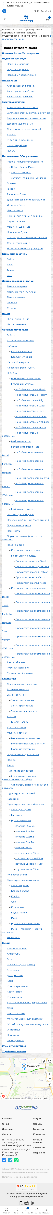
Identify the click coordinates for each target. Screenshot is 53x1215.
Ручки (14, 918)
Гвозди (11, 188)
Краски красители (17, 986)
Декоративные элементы (22, 684)
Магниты (16, 815)
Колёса (15, 896)
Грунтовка (13, 970)
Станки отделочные (18, 243)
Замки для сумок (21, 809)
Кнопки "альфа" (20, 722)
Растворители (15, 1040)
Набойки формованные (25, 446)
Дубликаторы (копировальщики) (26, 199)
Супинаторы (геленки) (20, 673)
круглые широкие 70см (29, 863)
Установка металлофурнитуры (25, 248)
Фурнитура (9, 678)
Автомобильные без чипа (22, 107)
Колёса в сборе (20, 891)
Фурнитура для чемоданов (23, 880)
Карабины (13, 799)
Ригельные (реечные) (20, 140)
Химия (6, 943)
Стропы (11, 308)
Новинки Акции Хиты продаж (20, 53)
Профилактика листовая (25, 550)
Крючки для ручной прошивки (25, 216)
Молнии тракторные (23, 749)
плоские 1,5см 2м (25, 826)
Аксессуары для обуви (20, 91)
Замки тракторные (22, 705)
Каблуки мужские (21, 356)
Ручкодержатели (17, 874)
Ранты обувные (16, 662)
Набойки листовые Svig (29, 400)
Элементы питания (14, 1046)
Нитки (6, 313)
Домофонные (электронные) (24, 129)
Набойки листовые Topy (29, 411)
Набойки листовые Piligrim (31, 394)
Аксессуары (9, 80)
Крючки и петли (16, 727)
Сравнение (39, 1147)
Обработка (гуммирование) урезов (28, 1024)
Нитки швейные (16, 324)
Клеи (10, 981)
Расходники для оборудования (25, 161)
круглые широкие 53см (29, 858)
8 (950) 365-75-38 (41, 11)
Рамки (10, 765)
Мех (9, 275)
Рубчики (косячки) (18, 667)
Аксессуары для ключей (21, 85)
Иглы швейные (16, 205)
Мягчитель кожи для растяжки (25, 1018)
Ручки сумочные (21, 820)
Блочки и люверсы (18, 689)
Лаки (10, 1008)
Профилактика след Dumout (32, 566)
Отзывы (38, 1124)
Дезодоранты (15, 975)
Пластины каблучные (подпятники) (28, 520)
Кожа (10, 264)
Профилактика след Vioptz (31, 577)
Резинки (12, 302)
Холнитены (13, 937)
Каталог (7, 1118)
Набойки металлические (26, 378)
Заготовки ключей (13, 102)
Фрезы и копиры (21, 172)
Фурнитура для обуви (20, 770)
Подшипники (19, 912)
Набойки (12, 373)
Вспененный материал (20, 340)
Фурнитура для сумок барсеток (25, 804)
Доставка (7, 1129)
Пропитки (13, 1035)
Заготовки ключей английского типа (28, 113)
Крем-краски (14, 997)
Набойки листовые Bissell (30, 389)
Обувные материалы (15, 329)
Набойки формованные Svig (32, 478)
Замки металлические (24, 711)
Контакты (39, 1134)
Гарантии (39, 1129)
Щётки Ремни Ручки (23, 167)
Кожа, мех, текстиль (14, 254)
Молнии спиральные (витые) (28, 743)
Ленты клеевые (16, 297)
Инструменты (15, 210)
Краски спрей (15, 991)
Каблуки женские (21, 351)
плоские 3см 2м (24, 842)
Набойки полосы (21, 441)
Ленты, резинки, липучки (17, 281)
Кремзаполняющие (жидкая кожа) (27, 1002)
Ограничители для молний (23, 754)
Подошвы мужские (18, 69)
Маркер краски (16, 221)
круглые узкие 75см (27, 869)
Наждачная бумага (18, 232)
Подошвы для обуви (14, 58)
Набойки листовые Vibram (30, 416)
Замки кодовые (20, 885)
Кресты (11, 134)
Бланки (11, 183)
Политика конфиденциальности (19, 1177)
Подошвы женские (18, 64)
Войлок (11, 335)
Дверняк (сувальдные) (20, 123)
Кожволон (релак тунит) (21, 367)
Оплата (6, 1134)
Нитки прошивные (18, 319)
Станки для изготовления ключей (27, 237)
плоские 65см (23, 847)
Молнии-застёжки (17, 732)
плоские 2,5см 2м (25, 836)
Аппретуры (13, 953)
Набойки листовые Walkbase (32, 422)
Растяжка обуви (16, 194)
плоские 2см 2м (24, 831)
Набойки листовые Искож (30, 427)
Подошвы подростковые (21, 75)
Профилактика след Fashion (31, 572)
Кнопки (11, 716)
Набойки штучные (22, 509)
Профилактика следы (23, 555)
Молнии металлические (25, 738)
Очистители (14, 1029)
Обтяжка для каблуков (20, 514)
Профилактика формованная (28, 588)
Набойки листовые (22, 384)
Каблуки (12, 346)
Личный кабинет (37, 1141)
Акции (37, 1118)
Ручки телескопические (25, 923)
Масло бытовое (16, 1013)
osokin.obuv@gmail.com (16, 1145)
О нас (5, 1124)
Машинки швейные (18, 226)
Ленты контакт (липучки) (21, 292)
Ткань (10, 270)
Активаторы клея (17, 948)
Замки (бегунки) (16, 694)
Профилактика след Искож (31, 583)
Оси (13, 901)
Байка (10, 259)
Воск (10, 959)
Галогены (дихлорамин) (21, 964)
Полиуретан (14, 531)
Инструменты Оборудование (20, 156)
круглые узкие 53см (27, 853)
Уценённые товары (14, 1051)
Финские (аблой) (17, 145)
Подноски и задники (19, 525)
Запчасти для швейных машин (29, 178)
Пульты (11, 151)
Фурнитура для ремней (21, 793)
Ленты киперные (17, 286)
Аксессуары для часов (20, 96)
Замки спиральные (22, 700)
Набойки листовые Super (30, 405)
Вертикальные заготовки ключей (26, 118)
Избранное (39, 1152)
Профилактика (15, 545)
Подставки (17, 907)
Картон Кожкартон (18, 362)
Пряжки (11, 760)
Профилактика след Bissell (30, 561)
